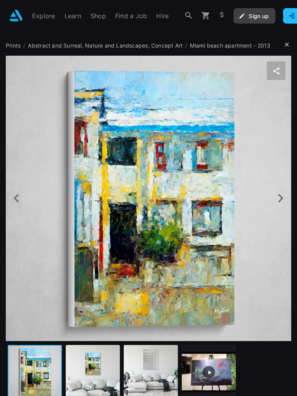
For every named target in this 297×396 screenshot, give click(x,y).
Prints (13, 45)
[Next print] (280, 198)
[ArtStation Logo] (16, 16)
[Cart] (205, 16)
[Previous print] (16, 198)
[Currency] (222, 16)
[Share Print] (276, 70)
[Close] (287, 45)
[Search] (188, 16)
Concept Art (167, 45)
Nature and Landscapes (116, 45)
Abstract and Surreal (55, 45)
